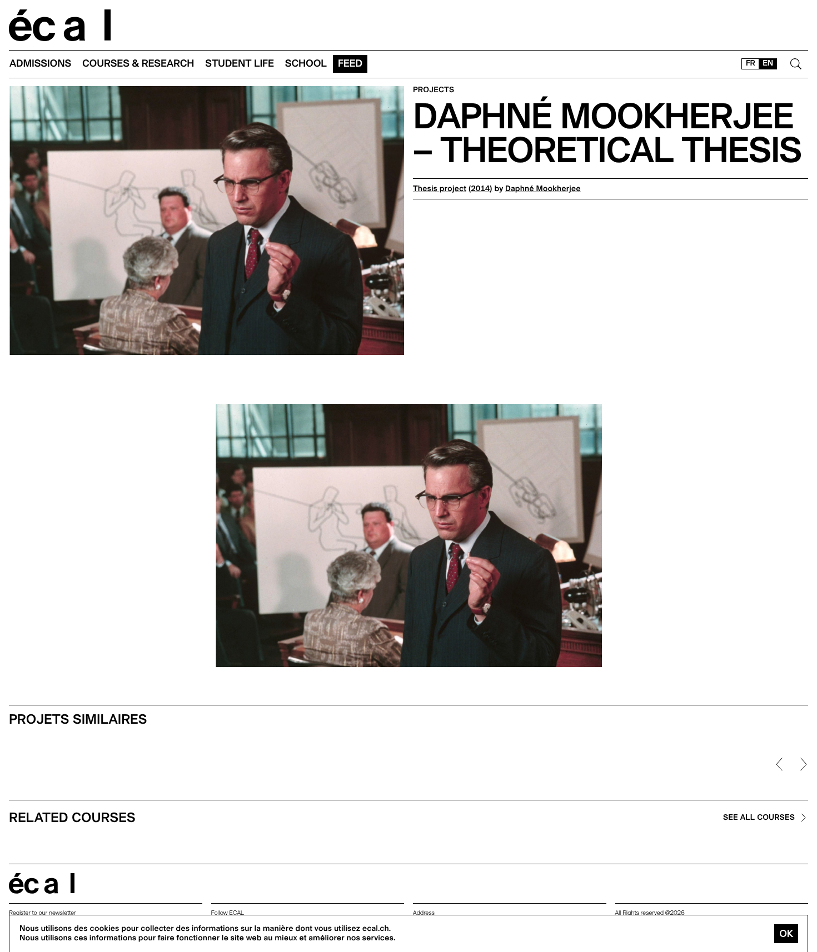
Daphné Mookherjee (543, 188)
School (306, 63)
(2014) (480, 188)
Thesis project (439, 188)
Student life (239, 63)
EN (768, 63)
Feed (350, 63)
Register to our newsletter (42, 912)
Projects (433, 90)
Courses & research (138, 63)
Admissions (40, 63)
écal (41, 883)
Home (60, 25)
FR (750, 63)
